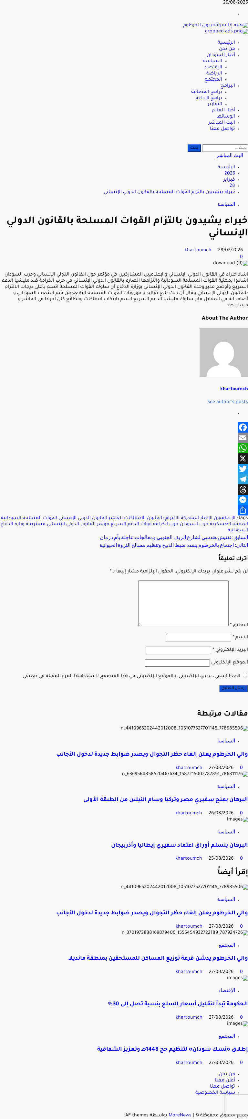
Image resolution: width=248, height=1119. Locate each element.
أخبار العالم (223, 110)
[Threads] (124, 489)
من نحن (227, 49)
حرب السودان (194, 524)
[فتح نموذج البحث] (246, 141)
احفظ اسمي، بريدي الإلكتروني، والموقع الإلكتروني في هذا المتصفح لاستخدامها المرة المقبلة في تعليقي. (130, 676)
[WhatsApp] (124, 448)
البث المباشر (222, 123)
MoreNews (180, 1115)
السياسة (212, 61)
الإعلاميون (224, 518)
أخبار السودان (221, 55)
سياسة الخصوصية (215, 1093)
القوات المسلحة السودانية (29, 518)
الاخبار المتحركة (196, 518)
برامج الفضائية (206, 92)
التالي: (173, 545)
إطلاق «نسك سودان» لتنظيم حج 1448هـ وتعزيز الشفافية (172, 1050)
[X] (124, 458)
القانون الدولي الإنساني (82, 518)
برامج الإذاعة (209, 98)
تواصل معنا (222, 129)
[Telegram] (124, 479)
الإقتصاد (213, 67)
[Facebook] (124, 427)
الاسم (240, 637)
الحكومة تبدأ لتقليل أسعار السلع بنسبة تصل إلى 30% (178, 1004)
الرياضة (214, 73)
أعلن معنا (225, 1080)
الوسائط (226, 116)
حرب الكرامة (166, 524)
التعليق (239, 625)
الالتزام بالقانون (163, 518)
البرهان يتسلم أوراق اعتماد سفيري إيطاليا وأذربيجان (179, 846)
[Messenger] (124, 500)
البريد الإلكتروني (230, 650)
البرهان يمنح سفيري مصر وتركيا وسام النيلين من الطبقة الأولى (165, 800)
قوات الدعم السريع (131, 524)
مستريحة (36, 524)
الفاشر (115, 518)
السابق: (174, 537)
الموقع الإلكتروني (229, 662)
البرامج (228, 86)
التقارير (215, 104)
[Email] (124, 438)
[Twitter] (124, 469)
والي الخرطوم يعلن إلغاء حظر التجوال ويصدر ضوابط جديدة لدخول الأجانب (152, 755)
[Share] (124, 510)
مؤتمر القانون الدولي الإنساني (78, 524)
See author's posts (227, 402)
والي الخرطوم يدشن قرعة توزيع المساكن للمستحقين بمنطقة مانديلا (158, 959)
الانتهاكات (135, 518)
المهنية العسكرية (229, 524)
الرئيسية (226, 43)
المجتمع (213, 80)
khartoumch (199, 250)
